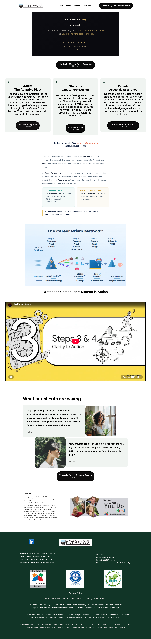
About (60, 6)
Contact (87, 6)
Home (53, 6)
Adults (68, 6)
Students (77, 6)
